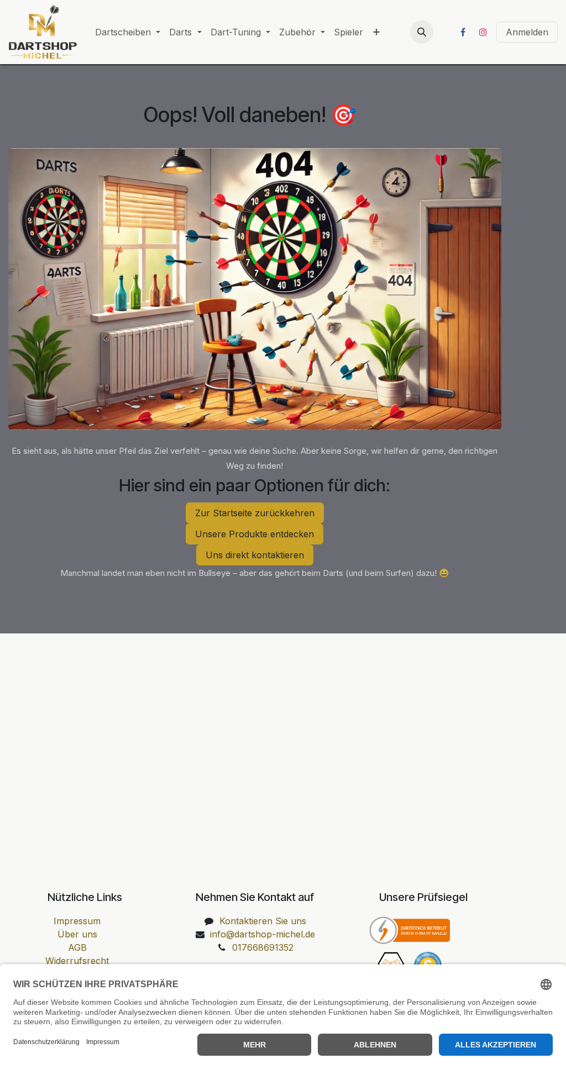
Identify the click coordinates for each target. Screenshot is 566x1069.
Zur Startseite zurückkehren (255, 512)
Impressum (77, 920)
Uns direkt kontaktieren (255, 554)
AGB (77, 947)
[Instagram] (483, 32)
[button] (421, 32)
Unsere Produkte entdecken (254, 533)
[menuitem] (128, 32)
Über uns (77, 934)
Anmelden (527, 32)
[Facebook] (462, 32)
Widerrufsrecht (77, 960)
